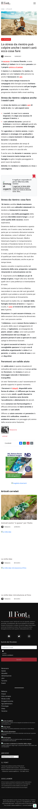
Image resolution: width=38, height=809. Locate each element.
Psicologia (4, 706)
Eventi (3, 683)
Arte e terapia (6, 696)
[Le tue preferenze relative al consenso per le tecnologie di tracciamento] (35, 806)
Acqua (3, 694)
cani (29, 105)
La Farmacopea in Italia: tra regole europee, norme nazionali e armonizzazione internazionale (16, 740)
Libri (2, 678)
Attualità (6, 39)
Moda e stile (5, 698)
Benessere (5, 668)
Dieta (3, 708)
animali (4, 436)
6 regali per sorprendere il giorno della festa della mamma (22, 182)
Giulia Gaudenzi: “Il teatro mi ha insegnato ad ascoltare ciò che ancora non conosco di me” (18, 723)
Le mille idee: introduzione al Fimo (16, 595)
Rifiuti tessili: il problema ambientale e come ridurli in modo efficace (17, 728)
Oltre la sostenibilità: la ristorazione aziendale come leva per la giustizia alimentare (18, 734)
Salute (3, 671)
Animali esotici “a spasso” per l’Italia (16, 523)
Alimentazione (6, 676)
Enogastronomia (7, 701)
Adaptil (15, 388)
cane (10, 307)
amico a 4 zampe (16, 67)
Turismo (4, 680)
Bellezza (4, 691)
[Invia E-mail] (28, 443)
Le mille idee (6, 559)
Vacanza (4, 711)
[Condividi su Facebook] (20, 443)
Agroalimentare (6, 703)
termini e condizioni (7, 655)
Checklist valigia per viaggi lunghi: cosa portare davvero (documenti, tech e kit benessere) (19, 746)
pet (21, 77)
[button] (34, 3)
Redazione (8, 56)
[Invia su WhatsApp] (24, 443)
